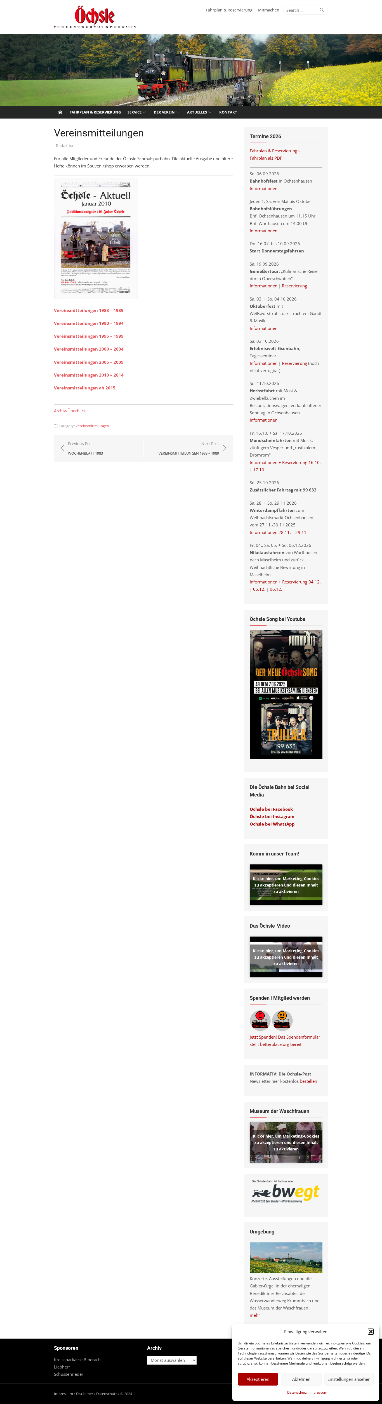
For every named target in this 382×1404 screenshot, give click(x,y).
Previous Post (85, 448)
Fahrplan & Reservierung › (275, 150)
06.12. (276, 589)
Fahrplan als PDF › (268, 158)
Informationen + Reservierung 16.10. (285, 462)
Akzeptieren (258, 1379)
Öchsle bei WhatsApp (272, 824)
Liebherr (62, 1367)
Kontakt (228, 112)
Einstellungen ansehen (349, 1379)
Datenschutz (297, 1392)
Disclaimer (84, 1393)
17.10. (259, 469)
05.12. (259, 589)
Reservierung (294, 286)
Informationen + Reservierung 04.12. (285, 582)
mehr (255, 1315)
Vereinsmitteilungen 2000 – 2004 (89, 349)
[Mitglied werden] (282, 1029)
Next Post (189, 448)
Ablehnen (301, 1379)
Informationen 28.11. (270, 532)
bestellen (308, 1081)
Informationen (263, 188)
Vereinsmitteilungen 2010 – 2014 (89, 375)
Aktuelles (197, 112)
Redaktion (65, 145)
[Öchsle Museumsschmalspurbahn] (191, 70)
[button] (371, 1331)
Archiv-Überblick (70, 410)
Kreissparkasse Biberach (77, 1359)
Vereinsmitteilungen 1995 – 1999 (89, 336)
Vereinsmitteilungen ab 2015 (84, 388)
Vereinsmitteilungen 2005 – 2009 (89, 362)
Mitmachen (268, 10)
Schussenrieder (68, 1374)
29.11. (301, 532)
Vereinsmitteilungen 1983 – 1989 (89, 310)
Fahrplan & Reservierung (229, 10)
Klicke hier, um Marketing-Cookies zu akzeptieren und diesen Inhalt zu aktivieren (286, 885)
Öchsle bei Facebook (271, 809)
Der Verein (164, 112)
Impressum (318, 1392)
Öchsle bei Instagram (272, 816)
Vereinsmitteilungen (92, 425)
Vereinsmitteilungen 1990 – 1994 (89, 323)
